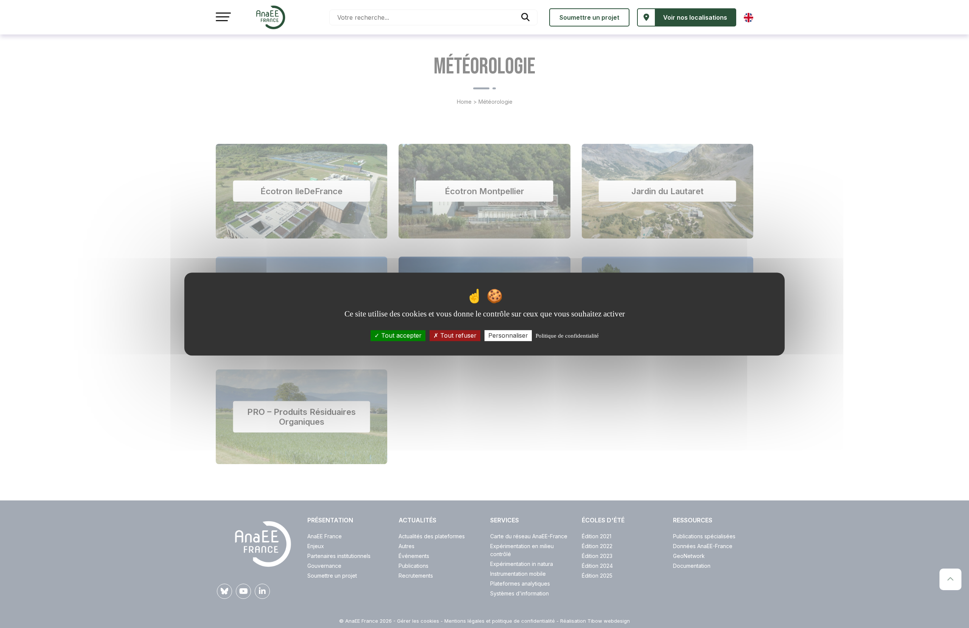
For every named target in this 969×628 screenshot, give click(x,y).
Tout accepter (400, 335)
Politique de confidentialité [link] (567, 336)
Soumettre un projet (589, 17)
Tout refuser (457, 335)
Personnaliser (508, 335)
